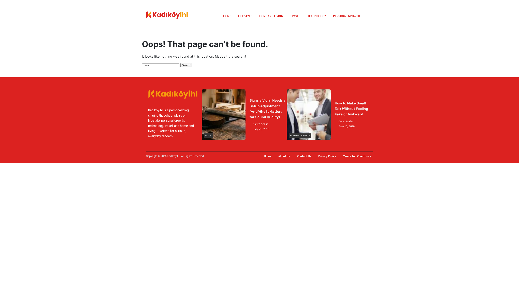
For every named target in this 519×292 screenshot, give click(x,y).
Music (208, 135)
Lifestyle (245, 16)
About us (284, 156)
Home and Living (271, 16)
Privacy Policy (327, 156)
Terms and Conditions (357, 156)
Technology (316, 16)
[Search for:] (161, 65)
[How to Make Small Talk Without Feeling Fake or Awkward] (308, 114)
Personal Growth (346, 16)
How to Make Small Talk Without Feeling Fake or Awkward (351, 108)
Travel (295, 16)
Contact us (304, 156)
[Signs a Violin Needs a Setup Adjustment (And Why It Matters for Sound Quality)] (224, 114)
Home (227, 16)
